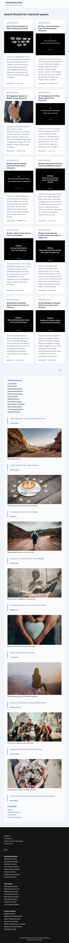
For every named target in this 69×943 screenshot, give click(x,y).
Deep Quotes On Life (11, 889)
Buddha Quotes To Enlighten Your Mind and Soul (21, 599)
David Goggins (14, 423)
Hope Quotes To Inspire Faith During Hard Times (21, 646)
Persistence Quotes (11, 861)
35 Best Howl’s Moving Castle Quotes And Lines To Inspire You (49, 235)
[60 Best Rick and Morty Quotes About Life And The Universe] (18, 321)
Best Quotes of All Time (16, 404)
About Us (7, 836)
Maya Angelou (14, 800)
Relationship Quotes (14, 389)
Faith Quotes (12, 386)
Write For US (8, 844)
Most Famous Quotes (15, 394)
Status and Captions (14, 817)
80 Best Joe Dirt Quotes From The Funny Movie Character (16, 166)
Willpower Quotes (10, 859)
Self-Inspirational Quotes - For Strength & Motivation (22, 696)
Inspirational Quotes (13, 23)
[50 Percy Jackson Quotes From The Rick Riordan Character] (50, 44)
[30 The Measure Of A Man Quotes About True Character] (50, 114)
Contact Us (8, 838)
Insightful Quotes (10, 902)
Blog (5, 849)
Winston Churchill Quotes (13, 927)
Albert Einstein (14, 563)
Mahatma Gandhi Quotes (13, 916)
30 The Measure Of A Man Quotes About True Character (49, 98)
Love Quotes (12, 384)
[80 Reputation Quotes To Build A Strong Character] (18, 112)
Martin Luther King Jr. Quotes (14, 924)
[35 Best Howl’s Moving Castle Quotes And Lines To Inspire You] (50, 251)
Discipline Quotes (10, 877)
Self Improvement (13, 812)
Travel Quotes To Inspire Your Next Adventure (20, 743)
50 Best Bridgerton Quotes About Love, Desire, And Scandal (49, 305)
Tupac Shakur (14, 657)
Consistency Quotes (11, 867)
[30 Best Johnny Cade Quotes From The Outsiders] (18, 249)
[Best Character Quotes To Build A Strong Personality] (18, 42)
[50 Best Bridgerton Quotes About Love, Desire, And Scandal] (50, 321)
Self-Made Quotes (10, 899)
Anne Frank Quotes (11, 921)
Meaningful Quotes (11, 891)
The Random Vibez (13, 3)
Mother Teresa (14, 610)
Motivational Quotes (11, 897)
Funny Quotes (12, 396)
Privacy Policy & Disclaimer (13, 841)
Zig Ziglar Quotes (10, 929)
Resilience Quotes (10, 864)
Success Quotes (9, 872)
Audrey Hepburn (15, 754)
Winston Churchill (15, 707)
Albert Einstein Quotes (12, 919)
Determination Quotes (12, 869)
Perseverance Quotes (11, 874)
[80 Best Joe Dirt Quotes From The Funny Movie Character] (18, 182)
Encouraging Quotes (14, 391)
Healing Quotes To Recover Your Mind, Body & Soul (22, 789)
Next (60, 370)
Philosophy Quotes (11, 886)
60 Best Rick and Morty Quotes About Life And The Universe (18, 305)
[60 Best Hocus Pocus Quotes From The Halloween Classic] (50, 179)
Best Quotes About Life (14, 459)
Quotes (10, 810)
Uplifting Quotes (13, 399)
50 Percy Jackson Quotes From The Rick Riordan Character (48, 28)
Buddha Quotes (9, 914)
